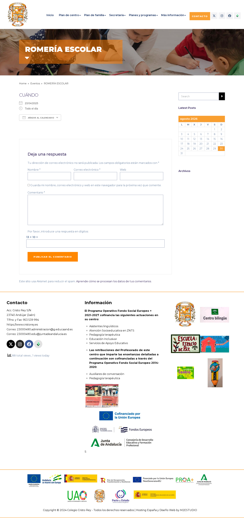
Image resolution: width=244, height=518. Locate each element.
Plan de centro (69, 15)
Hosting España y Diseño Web (155, 510)
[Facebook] (229, 15)
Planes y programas (142, 15)
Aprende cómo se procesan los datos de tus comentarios (113, 281)
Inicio (50, 15)
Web (123, 169)
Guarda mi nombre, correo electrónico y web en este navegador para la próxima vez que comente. (95, 185)
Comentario (36, 192)
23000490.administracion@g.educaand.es (45, 329)
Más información (172, 15)
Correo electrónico (87, 169)
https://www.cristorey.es (22, 324)
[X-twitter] (214, 15)
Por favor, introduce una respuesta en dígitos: (58, 231)
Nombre (34, 169)
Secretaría (116, 15)
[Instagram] (222, 15)
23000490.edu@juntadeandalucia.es (42, 334)
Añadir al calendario (40, 118)
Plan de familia (94, 15)
